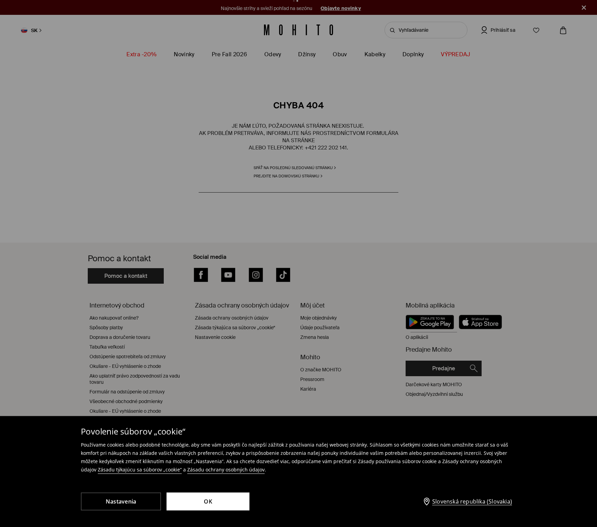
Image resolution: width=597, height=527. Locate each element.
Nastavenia (121, 501)
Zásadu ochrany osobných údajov (226, 469)
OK (208, 501)
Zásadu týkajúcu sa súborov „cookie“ (140, 469)
